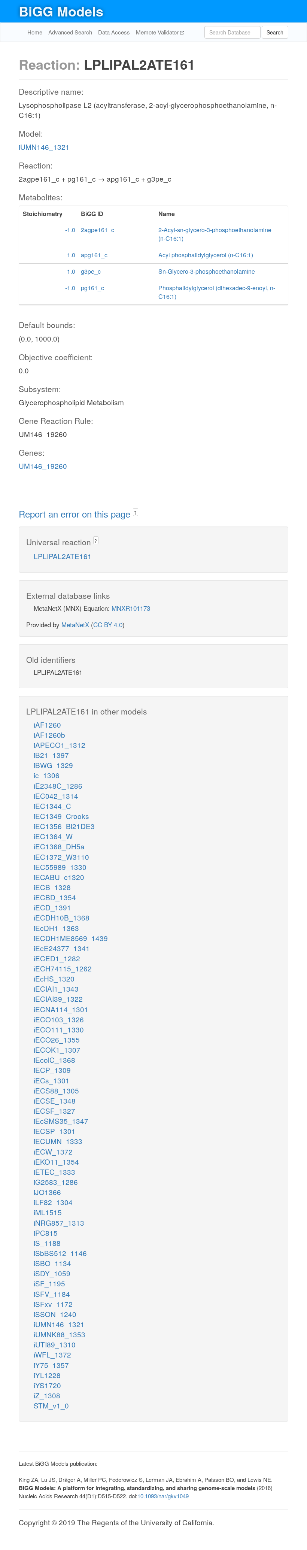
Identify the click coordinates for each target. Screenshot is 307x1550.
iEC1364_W (53, 836)
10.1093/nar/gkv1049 (163, 1496)
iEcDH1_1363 (56, 928)
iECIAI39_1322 (58, 999)
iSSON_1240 (55, 1314)
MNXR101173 (131, 608)
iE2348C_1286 (58, 785)
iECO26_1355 (57, 1039)
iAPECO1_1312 (59, 745)
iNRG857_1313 (59, 1222)
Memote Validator (158, 32)
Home (34, 32)
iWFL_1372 (52, 1354)
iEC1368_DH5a (59, 846)
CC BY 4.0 (107, 624)
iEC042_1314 (56, 796)
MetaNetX (75, 624)
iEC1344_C (52, 806)
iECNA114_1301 (61, 1009)
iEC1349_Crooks (61, 816)
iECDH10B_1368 (61, 917)
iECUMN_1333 (58, 1141)
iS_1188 (47, 1243)
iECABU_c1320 (59, 877)
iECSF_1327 (54, 1110)
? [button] (135, 512)
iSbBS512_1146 (60, 1253)
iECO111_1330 (59, 1029)
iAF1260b (49, 734)
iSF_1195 (49, 1283)
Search (275, 32)
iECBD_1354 (55, 897)
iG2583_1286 (56, 1182)
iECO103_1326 (59, 1019)
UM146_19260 (43, 466)
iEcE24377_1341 (62, 948)
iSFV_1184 (52, 1294)
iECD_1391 (52, 907)
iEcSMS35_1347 (61, 1121)
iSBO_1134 (52, 1263)
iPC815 (46, 1233)
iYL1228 (47, 1375)
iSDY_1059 (52, 1273)
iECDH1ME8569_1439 (71, 938)
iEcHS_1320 (54, 978)
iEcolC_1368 (54, 1060)
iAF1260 (47, 724)
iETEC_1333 (54, 1172)
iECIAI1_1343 (56, 988)
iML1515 (48, 1212)
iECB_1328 (52, 887)
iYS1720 (47, 1385)
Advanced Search (70, 32)
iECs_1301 (52, 1080)
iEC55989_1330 (60, 867)
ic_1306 (47, 775)
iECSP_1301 (55, 1131)
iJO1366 (47, 1192)
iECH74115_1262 (63, 968)
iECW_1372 (53, 1151)
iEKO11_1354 (56, 1161)
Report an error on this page (76, 513)
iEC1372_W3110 (61, 857)
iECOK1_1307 (57, 1049)
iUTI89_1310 (55, 1344)
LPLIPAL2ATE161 (63, 556)
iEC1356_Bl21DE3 (64, 826)
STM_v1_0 (51, 1405)
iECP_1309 (52, 1070)
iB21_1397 (51, 755)
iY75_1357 (51, 1365)
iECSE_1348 (55, 1100)
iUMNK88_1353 (59, 1334)
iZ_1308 (47, 1395)
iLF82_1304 (53, 1202)
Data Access (114, 32)
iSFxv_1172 (53, 1304)
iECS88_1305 (56, 1090)
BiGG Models (61, 11)
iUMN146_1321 (44, 147)
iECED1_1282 (57, 958)
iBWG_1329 (53, 765)
